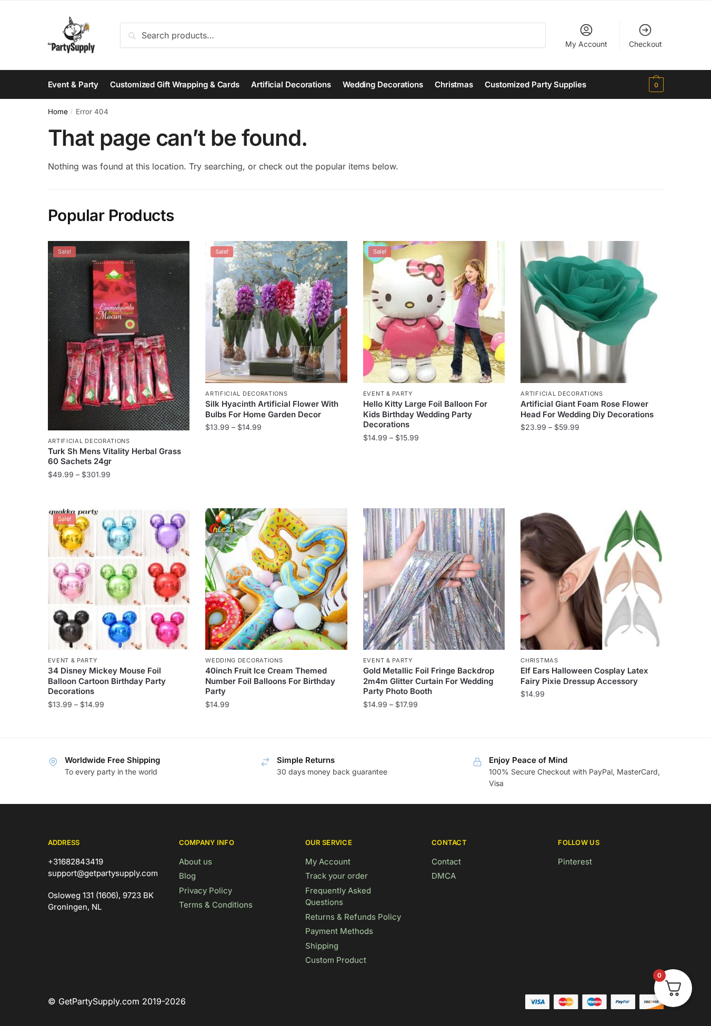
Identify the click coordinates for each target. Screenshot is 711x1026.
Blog (187, 876)
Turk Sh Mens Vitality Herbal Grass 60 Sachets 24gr (114, 456)
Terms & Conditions (216, 905)
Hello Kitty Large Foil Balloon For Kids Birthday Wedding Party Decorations (425, 414)
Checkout (645, 43)
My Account (586, 43)
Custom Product (335, 960)
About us (195, 862)
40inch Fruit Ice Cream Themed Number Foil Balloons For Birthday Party (270, 681)
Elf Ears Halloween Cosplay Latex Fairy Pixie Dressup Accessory (584, 676)
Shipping (321, 946)
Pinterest (575, 862)
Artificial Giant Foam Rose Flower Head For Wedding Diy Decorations (587, 409)
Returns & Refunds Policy (353, 917)
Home (58, 111)
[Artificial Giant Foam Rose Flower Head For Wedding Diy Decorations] (591, 312)
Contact (446, 862)
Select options (119, 495)
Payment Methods (339, 931)
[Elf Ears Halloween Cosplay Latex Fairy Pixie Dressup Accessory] (591, 579)
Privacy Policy (205, 891)
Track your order (336, 876)
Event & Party (388, 393)
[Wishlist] (174, 257)
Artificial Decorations (89, 441)
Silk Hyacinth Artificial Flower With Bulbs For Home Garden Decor (271, 409)
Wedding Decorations (244, 660)
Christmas (539, 660)
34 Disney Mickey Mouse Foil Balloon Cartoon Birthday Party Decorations (107, 681)
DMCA (444, 876)
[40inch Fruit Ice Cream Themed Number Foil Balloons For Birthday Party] (276, 579)
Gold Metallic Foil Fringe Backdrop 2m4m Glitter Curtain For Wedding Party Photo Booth (428, 681)
